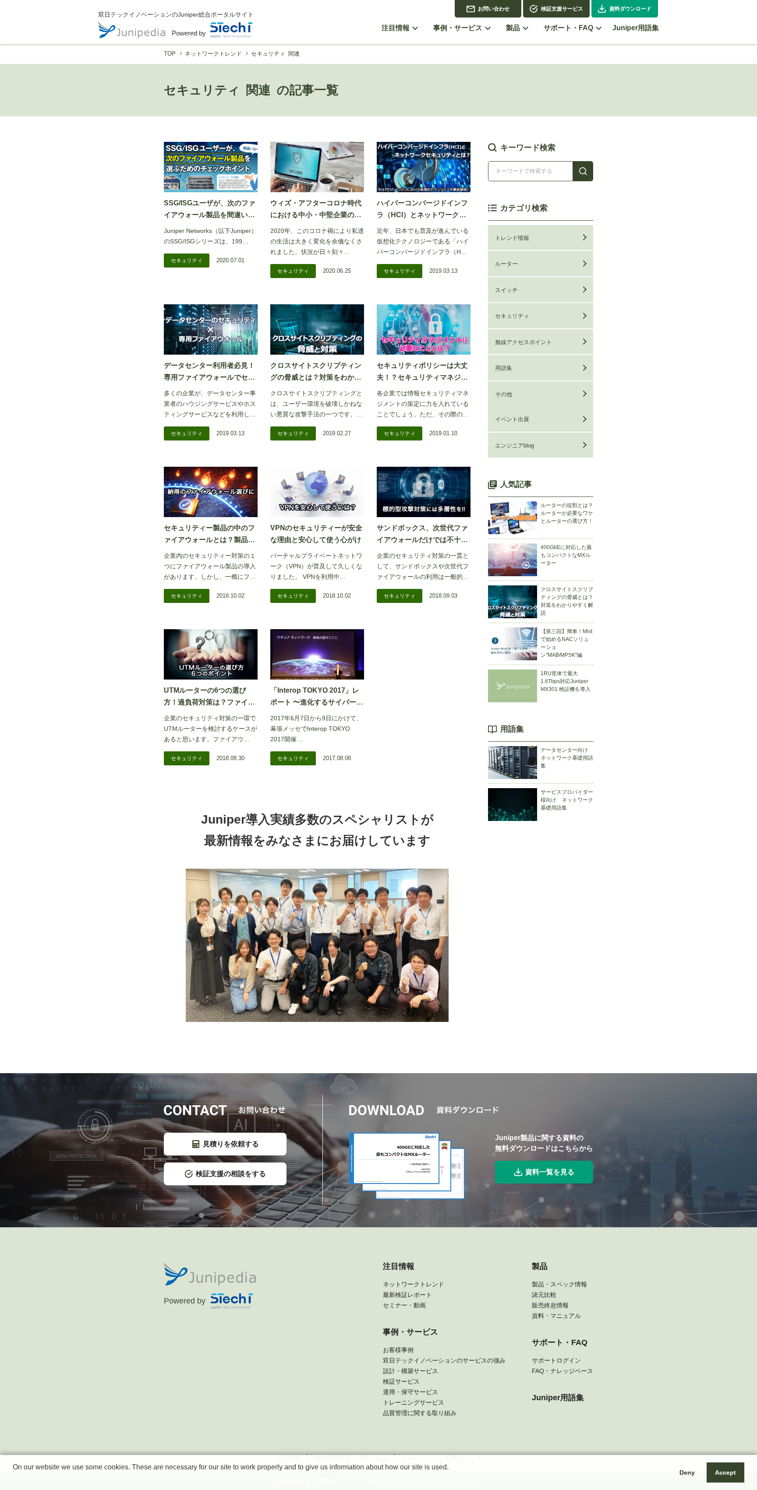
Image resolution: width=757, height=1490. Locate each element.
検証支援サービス (562, 9)
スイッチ (506, 290)
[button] (14, 1478)
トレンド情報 (512, 238)
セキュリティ (186, 260)
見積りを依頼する (231, 1144)
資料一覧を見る (549, 1172)
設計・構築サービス (410, 1370)
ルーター (506, 264)
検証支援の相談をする (231, 1173)
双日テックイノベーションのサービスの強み (444, 1360)
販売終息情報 (550, 1305)
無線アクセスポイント (523, 342)
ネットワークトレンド (213, 53)
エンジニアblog (514, 445)
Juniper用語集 (558, 1397)
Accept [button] (725, 1472)
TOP (170, 53)
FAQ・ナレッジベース (562, 1370)
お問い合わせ (493, 9)
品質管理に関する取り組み (419, 1412)
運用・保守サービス (410, 1391)
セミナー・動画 (404, 1305)
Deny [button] (687, 1472)
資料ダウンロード (630, 9)
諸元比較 (544, 1294)
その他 (503, 394)
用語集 (503, 368)
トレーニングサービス (413, 1402)
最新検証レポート (407, 1294)
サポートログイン (556, 1360)
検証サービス (401, 1381)
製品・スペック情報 (559, 1284)
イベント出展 (512, 419)
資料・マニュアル (556, 1315)
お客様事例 (398, 1349)
